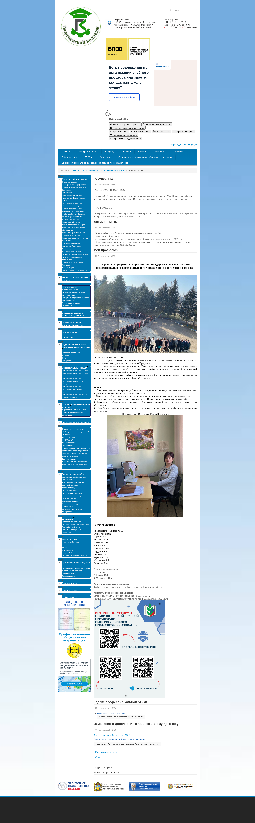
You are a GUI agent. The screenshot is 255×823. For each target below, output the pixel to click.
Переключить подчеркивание (126, 138)
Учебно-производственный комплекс (75, 278)
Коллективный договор (113, 170)
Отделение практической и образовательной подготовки (76, 346)
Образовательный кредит (74, 367)
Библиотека (67, 518)
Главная (66, 151)
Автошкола (159, 151)
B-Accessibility (118, 119)
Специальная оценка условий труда (75, 555)
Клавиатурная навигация (124, 134)
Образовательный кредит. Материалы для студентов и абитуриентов (72, 381)
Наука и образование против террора (76, 405)
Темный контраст (141, 131)
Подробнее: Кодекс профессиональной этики (121, 716)
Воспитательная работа (73, 474)
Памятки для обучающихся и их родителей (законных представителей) (74, 485)
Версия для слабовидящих (184, 144)
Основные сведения (69, 182)
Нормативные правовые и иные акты (76, 568)
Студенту (109, 151)
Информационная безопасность (74, 477)
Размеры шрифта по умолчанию (128, 127)
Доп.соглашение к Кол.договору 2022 (112, 734)
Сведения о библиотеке (71, 222)
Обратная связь (69, 157)
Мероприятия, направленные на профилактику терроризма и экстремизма (74, 412)
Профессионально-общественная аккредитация (74, 637)
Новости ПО (66, 547)
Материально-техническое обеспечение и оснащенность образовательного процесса (73, 206)
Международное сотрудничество (74, 270)
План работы (67, 360)
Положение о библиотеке (71, 521)
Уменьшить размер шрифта (126, 124)
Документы (66, 190)
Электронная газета (69, 295)
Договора (65, 355)
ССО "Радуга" (67, 440)
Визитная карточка (69, 459)
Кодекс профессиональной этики (74, 545)
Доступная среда (68, 267)
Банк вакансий (67, 305)
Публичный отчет (70, 596)
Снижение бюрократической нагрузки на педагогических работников (95, 162)
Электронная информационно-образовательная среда (145, 157)
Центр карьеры (69, 286)
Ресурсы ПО (67, 553)
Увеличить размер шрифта (157, 124)
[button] (151, 113)
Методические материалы (72, 570)
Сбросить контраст (184, 131)
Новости (127, 151)
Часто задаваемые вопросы (75, 422)
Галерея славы (69, 589)
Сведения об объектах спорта (73, 224)
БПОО (88, 157)
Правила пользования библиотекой (75, 524)
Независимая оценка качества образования (73, 323)
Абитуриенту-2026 (87, 151)
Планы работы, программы (72, 493)
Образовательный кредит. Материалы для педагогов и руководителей (72, 389)
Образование (67, 192)
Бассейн (142, 151)
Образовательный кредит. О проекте (76, 370)
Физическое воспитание (73, 428)
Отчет (64, 358)
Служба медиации (69, 498)
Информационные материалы (73, 292)
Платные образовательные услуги (75, 254)
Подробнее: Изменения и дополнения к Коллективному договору (127, 743)
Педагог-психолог (68, 479)
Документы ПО (67, 550)
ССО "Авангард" (68, 442)
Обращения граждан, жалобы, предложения (73, 314)
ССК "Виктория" (68, 445)
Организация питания (70, 501)
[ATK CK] (144, 786)
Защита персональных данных (73, 496)
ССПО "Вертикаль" (69, 437)
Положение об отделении (71, 352)
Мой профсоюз (90, 170)
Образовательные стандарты (73, 195)
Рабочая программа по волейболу (75, 461)
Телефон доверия (68, 576)
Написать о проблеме (124, 97)
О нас (98, 756)
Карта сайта (105, 157)
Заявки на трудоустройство (72, 303)
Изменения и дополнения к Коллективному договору (136, 723)
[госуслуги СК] (109, 786)
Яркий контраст (120, 131)
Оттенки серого (162, 131)
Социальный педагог (70, 490)
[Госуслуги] (73, 785)
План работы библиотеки (71, 527)
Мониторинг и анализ (70, 289)
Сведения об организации (74, 179)
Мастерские (177, 151)
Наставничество (69, 331)
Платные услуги (69, 583)
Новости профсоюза (106, 772)
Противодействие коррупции (76, 562)
